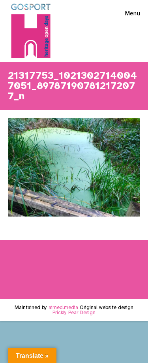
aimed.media (63, 307)
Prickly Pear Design (74, 312)
